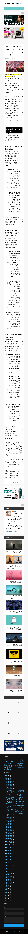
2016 (6, 895)
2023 (6, 885)
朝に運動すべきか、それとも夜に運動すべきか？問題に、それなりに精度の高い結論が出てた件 (14, 567)
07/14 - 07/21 (9, 842)
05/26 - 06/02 (9, 853)
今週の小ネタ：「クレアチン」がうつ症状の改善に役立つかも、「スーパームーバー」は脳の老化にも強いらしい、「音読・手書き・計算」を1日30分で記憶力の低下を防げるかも (14, 628)
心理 (11, 767)
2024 (6, 778)
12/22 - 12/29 (9, 781)
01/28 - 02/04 (9, 879)
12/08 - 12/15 (9, 784)
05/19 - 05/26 (9, 855)
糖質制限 (18, 767)
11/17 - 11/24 (9, 788)
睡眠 (14, 767)
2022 (6, 886)
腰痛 (23, 765)
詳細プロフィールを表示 (11, 531)
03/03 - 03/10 (9, 871)
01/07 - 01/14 (9, 883)
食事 (7, 767)
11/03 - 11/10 (9, 818)
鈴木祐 (14, 511)
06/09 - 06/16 (9, 850)
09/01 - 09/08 (9, 832)
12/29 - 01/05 (9, 779)
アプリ (8, 759)
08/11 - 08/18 (9, 836)
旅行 (11, 769)
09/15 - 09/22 (9, 829)
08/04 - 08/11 (9, 838)
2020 (6, 889)
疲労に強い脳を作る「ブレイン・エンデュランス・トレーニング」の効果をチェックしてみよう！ (14, 661)
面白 (8, 769)
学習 (9, 765)
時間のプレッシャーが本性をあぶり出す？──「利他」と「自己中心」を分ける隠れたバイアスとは (15, 805)
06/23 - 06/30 (9, 847)
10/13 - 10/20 (9, 823)
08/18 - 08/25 (9, 835)
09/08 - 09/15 (9, 830)
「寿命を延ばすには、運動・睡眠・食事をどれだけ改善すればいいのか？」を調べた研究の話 (14, 597)
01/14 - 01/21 (9, 882)
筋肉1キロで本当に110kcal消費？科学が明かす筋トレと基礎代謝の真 (15, 798)
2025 (6, 776)
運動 (6, 765)
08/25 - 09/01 (9, 833)
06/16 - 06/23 (9, 849)
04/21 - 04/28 (9, 861)
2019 (6, 891)
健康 (17, 765)
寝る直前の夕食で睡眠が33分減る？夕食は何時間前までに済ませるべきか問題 (14, 645)
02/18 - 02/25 (9, 874)
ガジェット (13, 759)
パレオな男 (14, 931)
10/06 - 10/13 (9, 824)
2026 (6, 775)
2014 (6, 898)
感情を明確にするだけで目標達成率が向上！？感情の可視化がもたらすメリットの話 (15, 791)
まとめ (19, 763)
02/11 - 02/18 (9, 876)
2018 (6, 892)
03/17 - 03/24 (9, 868)
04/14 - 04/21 (9, 862)
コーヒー (18, 759)
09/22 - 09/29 (9, 827)
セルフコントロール (16, 761)
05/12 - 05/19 (9, 856)
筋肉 (11, 765)
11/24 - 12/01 (9, 787)
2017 (6, 894)
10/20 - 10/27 (9, 821)
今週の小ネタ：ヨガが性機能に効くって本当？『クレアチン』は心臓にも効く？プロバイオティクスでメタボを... (15, 813)
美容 (23, 767)
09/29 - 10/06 (9, 826)
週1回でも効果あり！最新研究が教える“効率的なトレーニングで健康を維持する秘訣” (15, 801)
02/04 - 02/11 (9, 877)
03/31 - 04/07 (9, 865)
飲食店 (22, 763)
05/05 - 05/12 (9, 858)
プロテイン (13, 763)
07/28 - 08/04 (9, 839)
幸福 (21, 765)
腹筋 (5, 769)
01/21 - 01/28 (9, 880)
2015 (6, 897)
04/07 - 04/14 (9, 864)
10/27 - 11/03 (9, 820)
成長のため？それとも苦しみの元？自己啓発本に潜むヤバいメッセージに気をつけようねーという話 (15, 809)
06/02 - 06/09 (9, 852)
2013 (6, 900)
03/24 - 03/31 (9, 867)
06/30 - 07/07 (9, 845)
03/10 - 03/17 (9, 870)
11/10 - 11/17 (9, 817)
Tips (5, 759)
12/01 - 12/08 (9, 785)
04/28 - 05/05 (9, 859)
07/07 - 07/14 (9, 844)
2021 (6, 888)
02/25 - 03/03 (9, 873)
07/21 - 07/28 (9, 841)
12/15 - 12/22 (9, 782)
